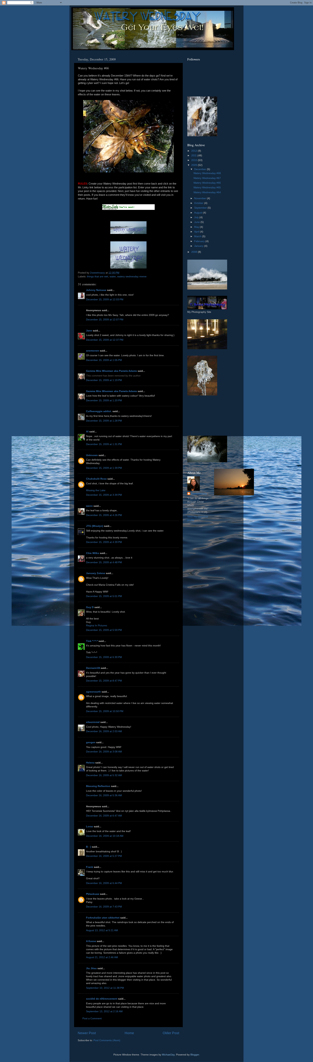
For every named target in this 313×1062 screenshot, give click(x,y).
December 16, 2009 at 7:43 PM (104, 906)
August (198, 212)
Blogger (194, 1054)
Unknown (92, 455)
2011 (194, 155)
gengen (90, 742)
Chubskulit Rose (96, 478)
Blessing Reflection (98, 786)
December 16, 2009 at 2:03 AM (104, 731)
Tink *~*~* (92, 641)
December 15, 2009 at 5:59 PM (104, 630)
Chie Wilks (93, 553)
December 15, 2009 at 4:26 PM (104, 515)
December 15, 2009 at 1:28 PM (104, 420)
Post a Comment (92, 1018)
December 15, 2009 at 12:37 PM (104, 340)
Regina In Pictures (96, 625)
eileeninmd (93, 722)
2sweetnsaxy (199, 493)
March (198, 236)
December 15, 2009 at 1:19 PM (104, 380)
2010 (194, 160)
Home (129, 1033)
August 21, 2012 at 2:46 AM (102, 957)
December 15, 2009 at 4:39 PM (104, 542)
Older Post (171, 1033)
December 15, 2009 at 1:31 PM (104, 444)
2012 (194, 150)
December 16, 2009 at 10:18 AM (104, 836)
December (200, 169)
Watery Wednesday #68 (207, 173)
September (201, 207)
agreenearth (93, 691)
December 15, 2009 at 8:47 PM (104, 680)
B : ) (88, 846)
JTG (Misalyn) (94, 526)
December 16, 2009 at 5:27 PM (104, 856)
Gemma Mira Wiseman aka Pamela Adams (111, 371)
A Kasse (91, 941)
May (197, 227)
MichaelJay (168, 1054)
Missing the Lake (95, 490)
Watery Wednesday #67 (207, 178)
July (196, 217)
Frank (89, 867)
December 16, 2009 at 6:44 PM (104, 883)
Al (87, 431)
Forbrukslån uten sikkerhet (103, 917)
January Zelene (95, 573)
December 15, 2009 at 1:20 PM (104, 400)
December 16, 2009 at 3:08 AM (104, 751)
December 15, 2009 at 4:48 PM (104, 562)
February (199, 241)
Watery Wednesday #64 (207, 192)
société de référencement (101, 998)
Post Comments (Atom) (106, 1040)
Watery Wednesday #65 (207, 187)
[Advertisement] (203, 415)
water (113, 276)
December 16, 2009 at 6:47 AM (104, 815)
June (197, 222)
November (200, 198)
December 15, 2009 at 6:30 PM (104, 657)
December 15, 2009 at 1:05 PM (104, 360)
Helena (90, 762)
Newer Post (87, 1033)
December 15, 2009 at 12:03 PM (104, 299)
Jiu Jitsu (91, 968)
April (197, 231)
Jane (89, 330)
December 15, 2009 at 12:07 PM (104, 319)
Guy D (90, 607)
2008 (194, 252)
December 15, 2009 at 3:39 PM (104, 495)
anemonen (92, 350)
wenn (89, 506)
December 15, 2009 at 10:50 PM (104, 711)
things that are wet (97, 276)
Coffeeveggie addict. (99, 411)
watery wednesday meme (132, 276)
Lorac (89, 826)
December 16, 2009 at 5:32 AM (104, 775)
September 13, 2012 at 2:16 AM (104, 1011)
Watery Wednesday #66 (207, 182)
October (199, 203)
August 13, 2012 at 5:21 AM (102, 930)
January (199, 246)
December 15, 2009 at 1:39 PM (104, 468)
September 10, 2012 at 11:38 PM (105, 988)
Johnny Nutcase (96, 290)
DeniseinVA (93, 668)
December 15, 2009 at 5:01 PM (104, 596)
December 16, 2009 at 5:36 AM (104, 795)
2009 (194, 165)
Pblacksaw (92, 894)
